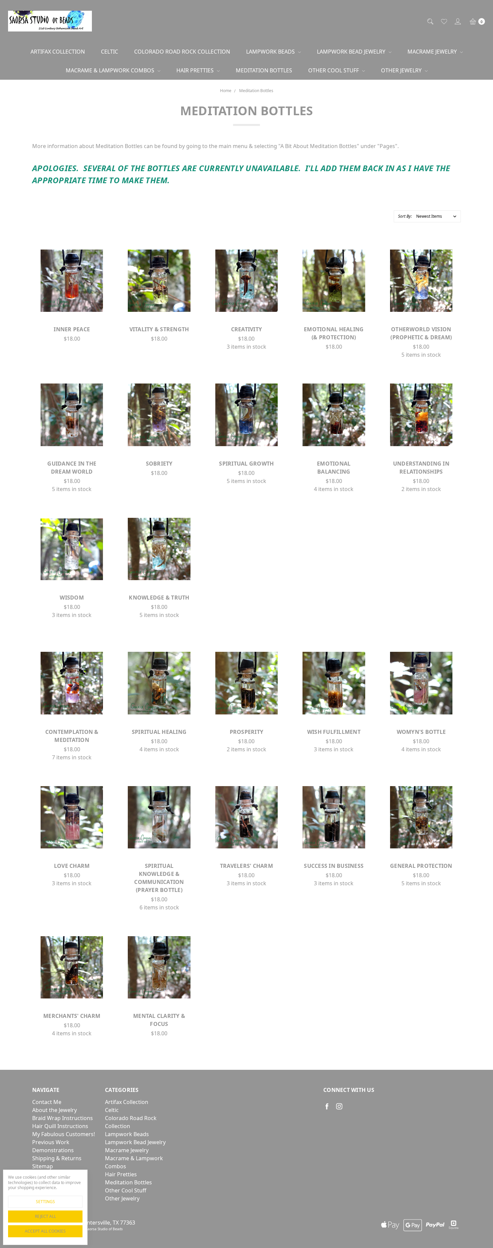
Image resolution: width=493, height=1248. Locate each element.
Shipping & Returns (56, 1158)
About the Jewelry (54, 1110)
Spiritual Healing (159, 732)
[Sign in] (457, 21)
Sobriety (159, 463)
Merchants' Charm (71, 1016)
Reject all (45, 1216)
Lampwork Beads (271, 51)
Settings (45, 1201)
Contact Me (46, 1102)
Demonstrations (53, 1150)
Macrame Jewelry (432, 51)
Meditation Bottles (264, 70)
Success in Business (334, 866)
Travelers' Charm (246, 866)
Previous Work (50, 1142)
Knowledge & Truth (159, 597)
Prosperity (247, 732)
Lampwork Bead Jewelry (352, 51)
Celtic (109, 51)
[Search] (430, 21)
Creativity (246, 329)
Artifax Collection (58, 51)
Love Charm (72, 866)
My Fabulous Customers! (63, 1134)
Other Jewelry (402, 70)
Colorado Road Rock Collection (182, 51)
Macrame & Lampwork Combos (111, 70)
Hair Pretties (195, 70)
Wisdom (72, 597)
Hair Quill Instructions (60, 1126)
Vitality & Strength (159, 329)
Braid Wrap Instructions (62, 1118)
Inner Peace (72, 329)
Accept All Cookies (45, 1231)
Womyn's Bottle (421, 732)
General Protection (421, 866)
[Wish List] (443, 21)
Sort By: (405, 216)
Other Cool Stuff (334, 70)
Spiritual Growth (246, 463)
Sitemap (42, 1166)
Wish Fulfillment (334, 732)
